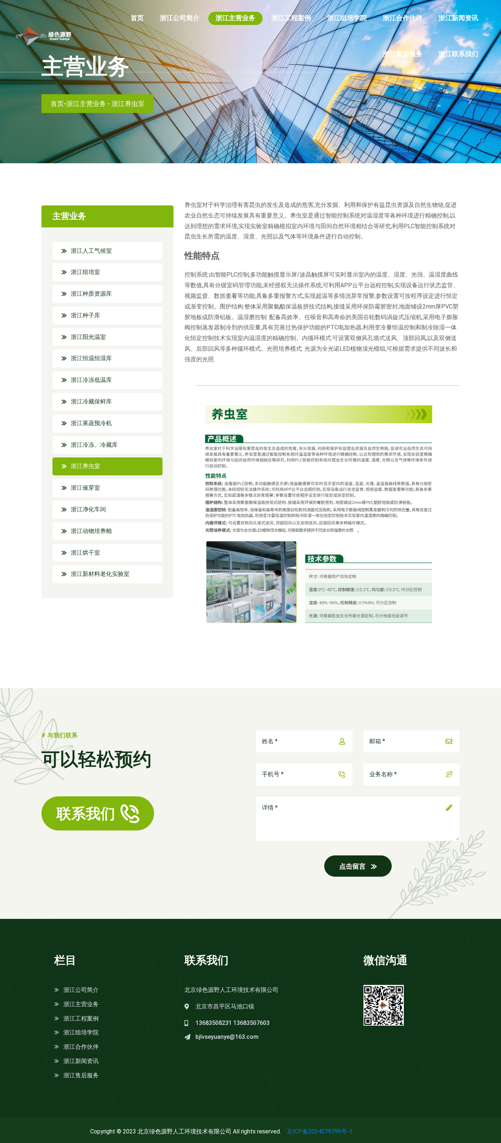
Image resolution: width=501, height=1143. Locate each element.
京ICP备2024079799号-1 (319, 1131)
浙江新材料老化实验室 (100, 573)
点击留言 (352, 866)
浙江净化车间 (88, 509)
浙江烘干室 (85, 552)
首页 (137, 18)
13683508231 (213, 1022)
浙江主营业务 (235, 18)
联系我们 (85, 813)
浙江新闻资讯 (458, 18)
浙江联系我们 (458, 54)
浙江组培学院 (347, 18)
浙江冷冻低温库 (91, 379)
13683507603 (251, 1022)
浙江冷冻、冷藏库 (94, 444)
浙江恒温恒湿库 (91, 358)
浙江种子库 (85, 315)
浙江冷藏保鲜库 (91, 401)
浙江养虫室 (85, 466)
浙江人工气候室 (91, 250)
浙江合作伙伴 (403, 18)
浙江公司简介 (180, 18)
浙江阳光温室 (88, 336)
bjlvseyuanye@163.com (227, 1036)
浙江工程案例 (291, 18)
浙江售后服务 (403, 54)
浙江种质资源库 (91, 293)
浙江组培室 (85, 272)
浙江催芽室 (85, 487)
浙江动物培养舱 (91, 530)
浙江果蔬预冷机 (91, 423)
